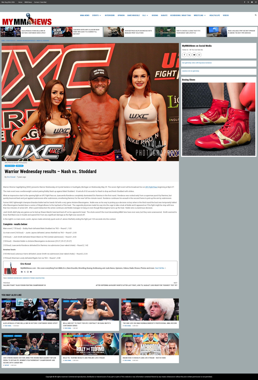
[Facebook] (22, 272)
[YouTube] (31, 272)
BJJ (144, 15)
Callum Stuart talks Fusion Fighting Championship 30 (24, 284)
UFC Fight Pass (151, 187)
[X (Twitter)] (25, 272)
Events (95, 15)
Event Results (10, 166)
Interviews (110, 15)
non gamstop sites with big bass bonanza (197, 63)
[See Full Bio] (165, 268)
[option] (26, 32)
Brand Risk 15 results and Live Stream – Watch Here (144, 358)
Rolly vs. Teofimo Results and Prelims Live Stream (84, 358)
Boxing (155, 15)
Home (20, 2)
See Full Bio (159, 268)
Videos (226, 15)
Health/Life (215, 15)
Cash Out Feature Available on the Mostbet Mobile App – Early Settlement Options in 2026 (240, 32)
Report (7, 365)
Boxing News (67, 336)
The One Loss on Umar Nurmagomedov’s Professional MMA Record (150, 323)
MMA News (28, 2)
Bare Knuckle (133, 15)
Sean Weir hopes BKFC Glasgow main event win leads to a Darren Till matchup (35, 32)
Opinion (121, 15)
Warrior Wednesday (14, 278)
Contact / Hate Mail (40, 2)
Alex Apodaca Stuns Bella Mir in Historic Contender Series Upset (30, 323)
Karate (164, 15)
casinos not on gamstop (190, 71)
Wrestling (198, 15)
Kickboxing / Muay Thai (180, 15)
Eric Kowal (11, 177)
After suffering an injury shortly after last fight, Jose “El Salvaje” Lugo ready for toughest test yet (136, 284)
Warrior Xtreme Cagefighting (34, 278)
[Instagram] (28, 272)
